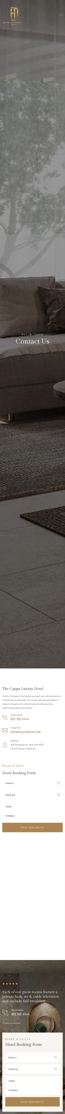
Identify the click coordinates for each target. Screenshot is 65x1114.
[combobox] (10, 806)
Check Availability (32, 827)
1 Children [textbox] (10, 815)
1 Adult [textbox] (8, 806)
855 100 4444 (20, 719)
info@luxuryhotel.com (26, 732)
